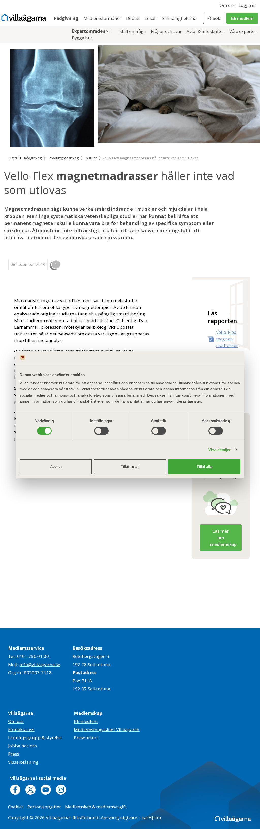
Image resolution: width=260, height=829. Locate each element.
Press (13, 754)
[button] (213, 18)
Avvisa (56, 466)
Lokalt (151, 18)
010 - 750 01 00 (33, 656)
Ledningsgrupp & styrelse (35, 738)
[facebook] (15, 790)
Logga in (247, 5)
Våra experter (242, 31)
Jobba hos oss (22, 746)
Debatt (133, 18)
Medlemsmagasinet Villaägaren (106, 729)
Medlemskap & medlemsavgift (95, 807)
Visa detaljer (219, 450)
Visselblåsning (23, 762)
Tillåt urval (130, 466)
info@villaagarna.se (40, 664)
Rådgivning (66, 18)
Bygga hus (82, 38)
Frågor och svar (167, 31)
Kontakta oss (21, 729)
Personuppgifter (44, 807)
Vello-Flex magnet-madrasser (227, 338)
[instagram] (61, 790)
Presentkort (86, 738)
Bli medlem (242, 18)
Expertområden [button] (89, 31)
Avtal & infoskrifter (206, 31)
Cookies (16, 807)
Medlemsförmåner (102, 18)
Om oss (227, 5)
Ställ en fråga (133, 31)
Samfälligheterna (179, 18)
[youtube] (46, 790)
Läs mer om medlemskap (223, 537)
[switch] (101, 431)
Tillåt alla (204, 466)
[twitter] (30, 790)
